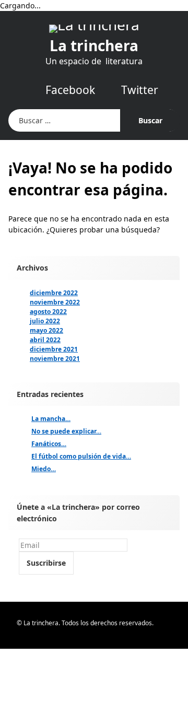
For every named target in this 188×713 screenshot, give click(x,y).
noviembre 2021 (55, 358)
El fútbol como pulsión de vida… (81, 456)
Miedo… (43, 468)
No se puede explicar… (66, 431)
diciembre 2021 (54, 349)
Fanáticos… (48, 443)
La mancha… (50, 418)
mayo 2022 (46, 330)
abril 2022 (45, 339)
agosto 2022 (48, 311)
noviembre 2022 (55, 302)
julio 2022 (45, 321)
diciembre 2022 (54, 292)
